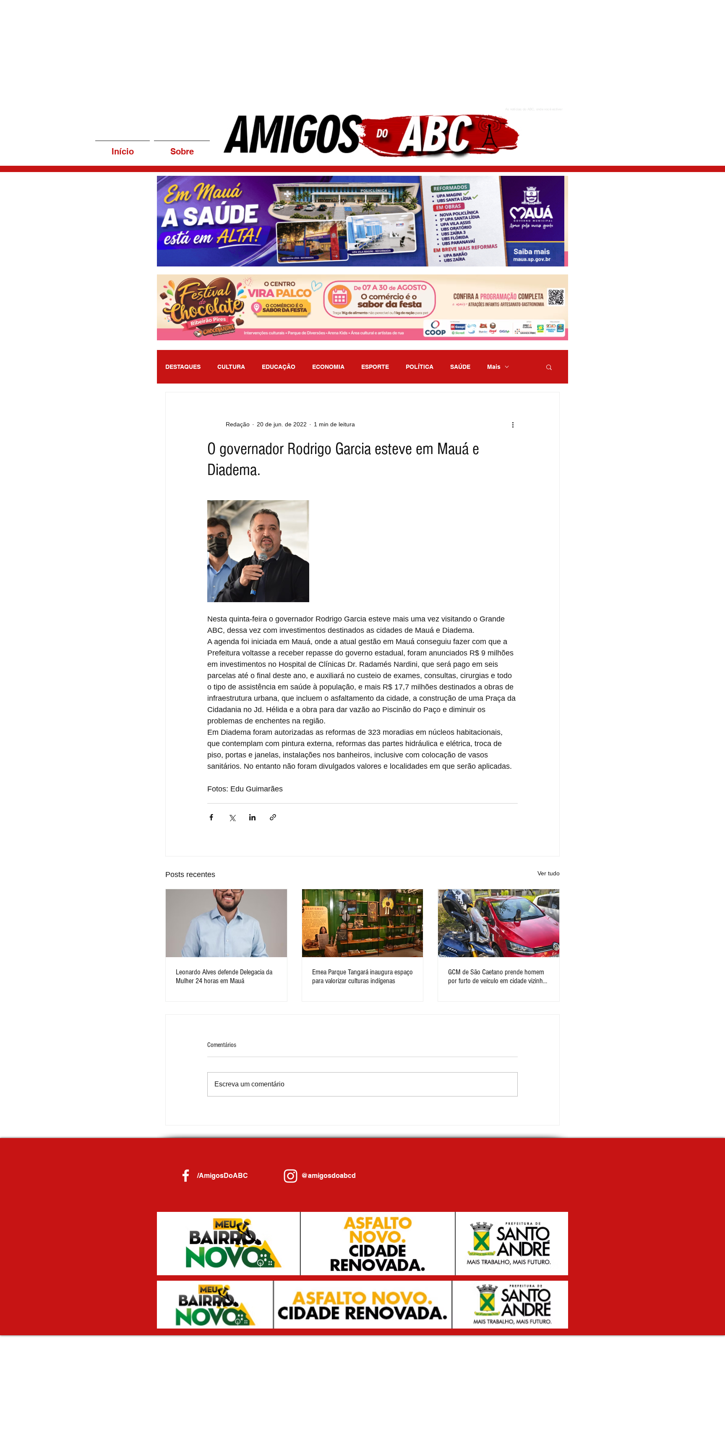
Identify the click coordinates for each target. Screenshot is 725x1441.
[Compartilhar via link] (273, 817)
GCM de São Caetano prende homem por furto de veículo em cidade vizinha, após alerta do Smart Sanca (497, 976)
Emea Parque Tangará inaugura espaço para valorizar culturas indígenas (362, 976)
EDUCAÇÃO (278, 366)
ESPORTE (375, 366)
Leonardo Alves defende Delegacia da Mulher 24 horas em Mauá (224, 976)
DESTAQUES (183, 366)
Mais (494, 366)
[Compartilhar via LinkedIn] (252, 817)
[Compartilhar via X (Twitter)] (232, 817)
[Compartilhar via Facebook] (211, 817)
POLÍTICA (419, 366)
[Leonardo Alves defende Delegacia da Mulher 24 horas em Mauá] (226, 923)
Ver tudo (548, 873)
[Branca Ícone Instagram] (291, 1176)
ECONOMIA (328, 366)
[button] (362, 221)
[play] (550, 259)
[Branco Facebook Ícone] (185, 1175)
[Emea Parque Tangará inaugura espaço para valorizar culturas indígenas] (362, 923)
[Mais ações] (513, 424)
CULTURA (231, 366)
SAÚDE (460, 366)
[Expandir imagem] (258, 551)
